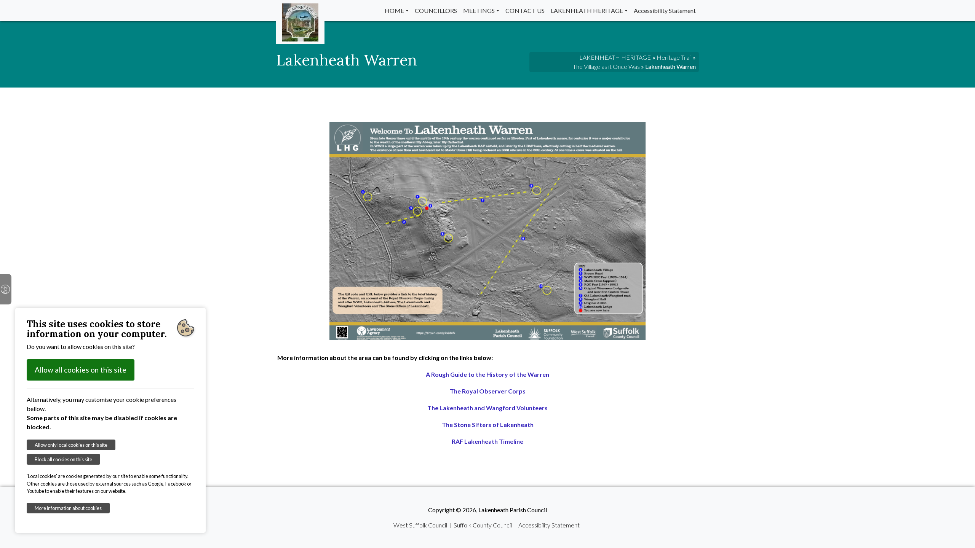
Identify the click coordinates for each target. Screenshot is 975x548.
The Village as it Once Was (606, 66)
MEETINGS (479, 10)
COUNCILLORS (436, 10)
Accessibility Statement (665, 10)
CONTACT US (525, 10)
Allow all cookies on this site (80, 369)
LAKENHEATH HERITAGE (587, 10)
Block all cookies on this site (63, 459)
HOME (394, 10)
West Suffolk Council (420, 525)
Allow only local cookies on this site (71, 445)
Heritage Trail (674, 57)
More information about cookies (68, 508)
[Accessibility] (5, 289)
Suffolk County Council (483, 525)
